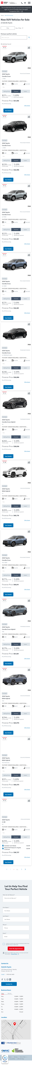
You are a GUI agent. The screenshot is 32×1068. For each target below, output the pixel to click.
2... (17, 869)
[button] (29, 3)
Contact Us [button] (9, 984)
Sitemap (16, 1057)
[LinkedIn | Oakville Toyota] (10, 979)
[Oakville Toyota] (9, 3)
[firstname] (6, 907)
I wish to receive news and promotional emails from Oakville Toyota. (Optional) (17, 944)
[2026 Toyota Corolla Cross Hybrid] (16, 403)
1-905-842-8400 (10, 974)
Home (2, 15)
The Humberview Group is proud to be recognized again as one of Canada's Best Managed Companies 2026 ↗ (16, 9)
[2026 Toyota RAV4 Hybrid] (16, 472)
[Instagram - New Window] (8, 979)
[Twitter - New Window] (5, 979)
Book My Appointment (16, 948)
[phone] (5, 924)
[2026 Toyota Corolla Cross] (16, 57)
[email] (4, 933)
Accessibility (12, 1058)
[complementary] (5, 1059)
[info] (9, 895)
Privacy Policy (14, 954)
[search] (29, 37)
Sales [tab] (2, 993)
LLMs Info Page (20, 1058)
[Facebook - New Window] (2, 979)
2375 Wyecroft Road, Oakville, (9, 970)
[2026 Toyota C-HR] (16, 807)
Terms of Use (23, 1057)
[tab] (6, 91)
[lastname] (6, 916)
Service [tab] (9, 993)
